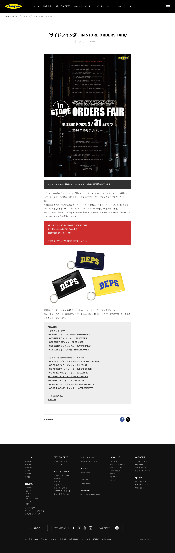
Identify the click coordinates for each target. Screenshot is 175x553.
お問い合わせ (107, 539)
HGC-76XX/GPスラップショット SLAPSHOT (67, 365)
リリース (28, 471)
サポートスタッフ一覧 (88, 461)
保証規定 (96, 539)
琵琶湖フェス (59, 485)
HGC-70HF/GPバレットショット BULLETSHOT (69, 373)
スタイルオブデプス (61, 461)
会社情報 (28, 539)
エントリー (58, 464)
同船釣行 (57, 479)
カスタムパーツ (32, 499)
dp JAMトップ (140, 482)
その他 (27, 477)
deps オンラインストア (33, 511)
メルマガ (28, 474)
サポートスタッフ (103, 6)
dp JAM (113, 480)
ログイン (113, 461)
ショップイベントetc (61, 494)
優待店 (112, 474)
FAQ (36, 539)
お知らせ (28, 468)
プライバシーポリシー (49, 539)
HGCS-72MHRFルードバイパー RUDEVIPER (67, 338)
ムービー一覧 (85, 484)
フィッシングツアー (61, 475)
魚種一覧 (138, 488)
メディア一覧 (85, 472)
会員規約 (63, 539)
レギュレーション (141, 464)
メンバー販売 (30, 508)
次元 (27, 504)
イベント (28, 464)
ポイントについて (117, 468)
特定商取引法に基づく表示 (79, 539)
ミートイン (58, 482)
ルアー (28, 496)
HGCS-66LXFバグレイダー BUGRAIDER (66, 342)
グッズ (28, 501)
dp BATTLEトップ (142, 461)
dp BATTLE (114, 477)
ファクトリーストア (32, 514)
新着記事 (28, 461)
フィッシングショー (61, 488)
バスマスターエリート (62, 491)
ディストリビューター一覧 (90, 495)
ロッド (28, 491)
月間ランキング (141, 468)
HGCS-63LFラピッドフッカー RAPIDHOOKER (68, 350)
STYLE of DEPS (62, 6)
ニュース (35, 6)
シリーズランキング (142, 471)
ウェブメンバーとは (117, 464)
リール (28, 494)
